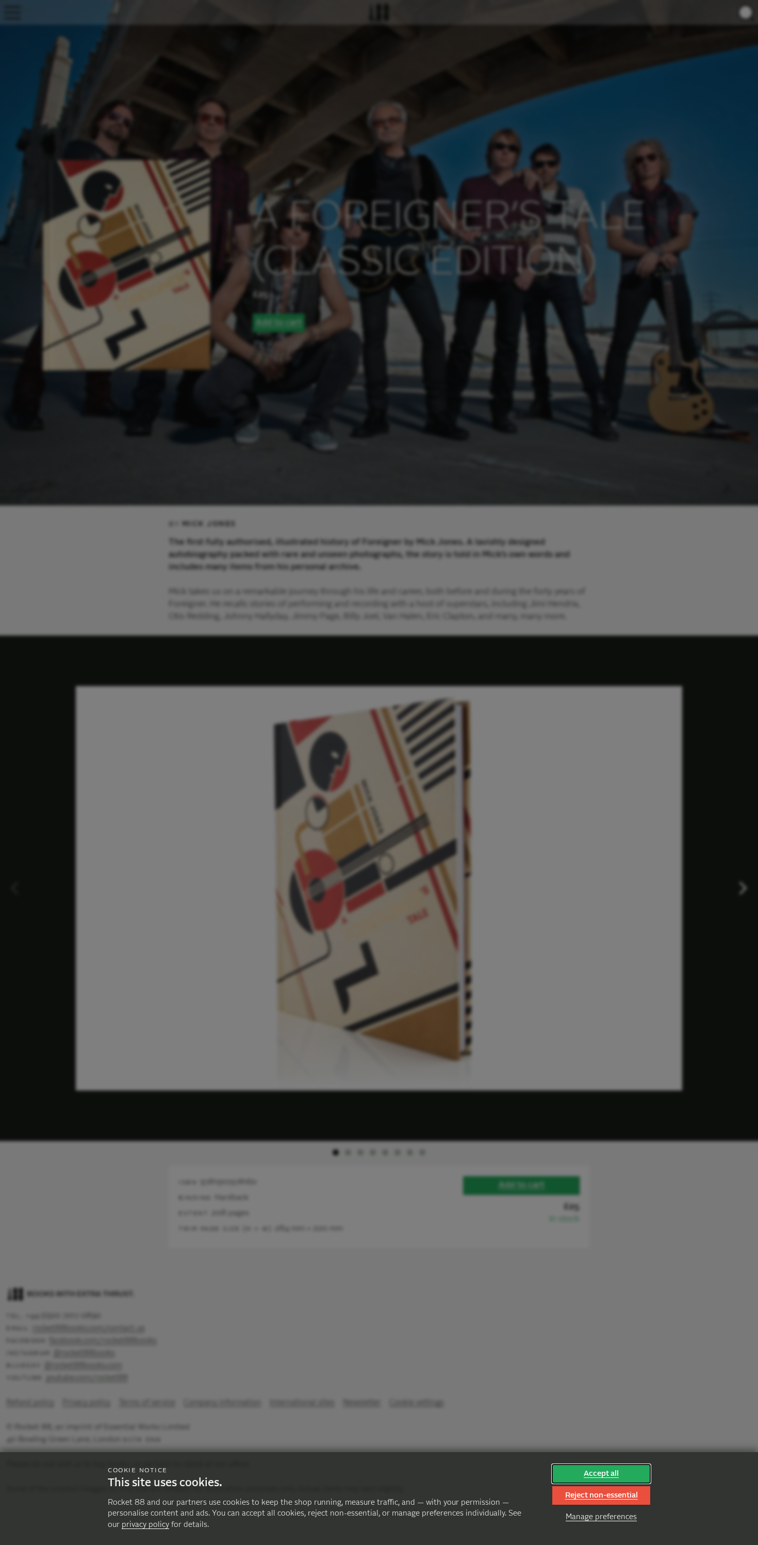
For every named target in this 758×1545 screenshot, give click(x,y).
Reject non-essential (601, 1495)
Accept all (601, 1473)
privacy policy (145, 1524)
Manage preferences (601, 1517)
